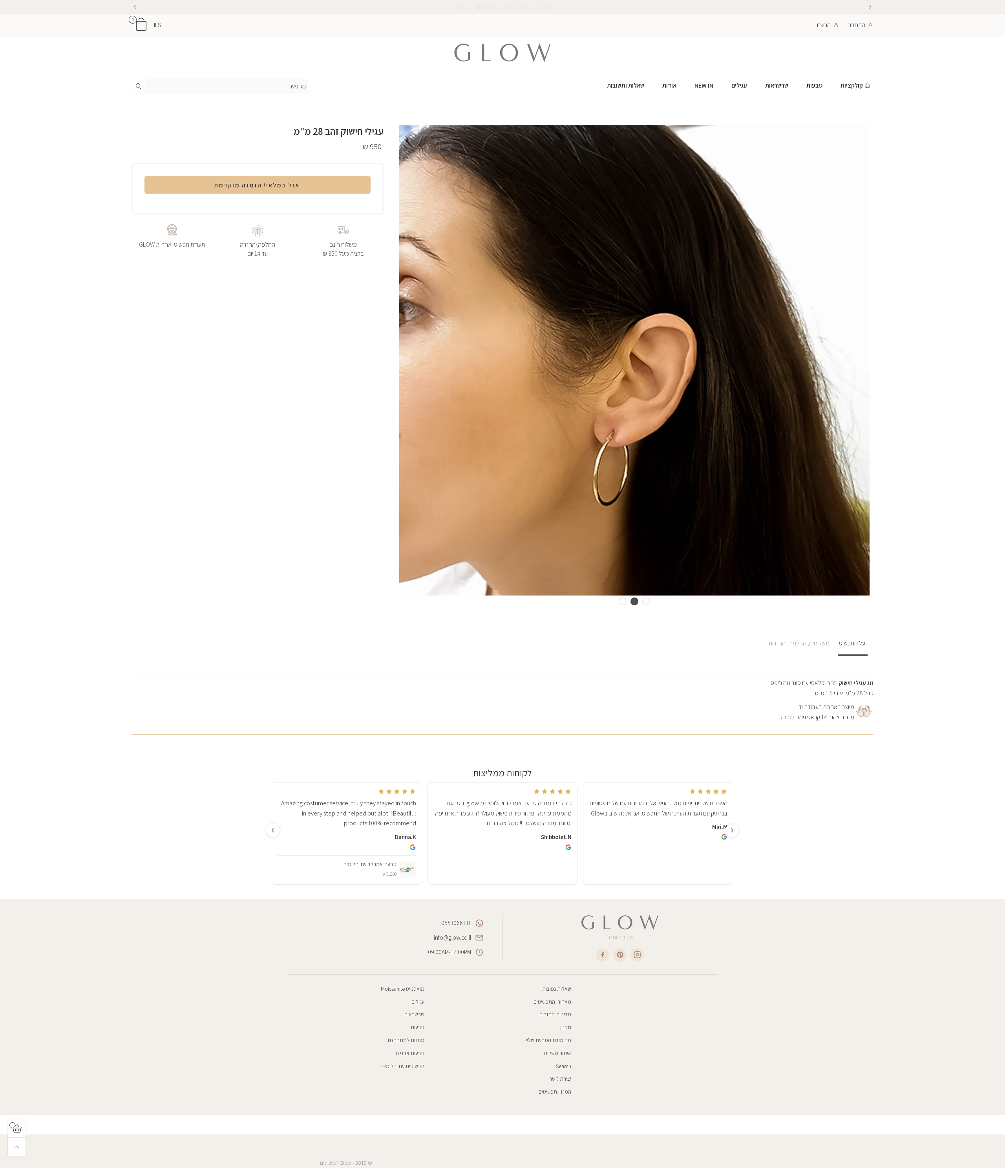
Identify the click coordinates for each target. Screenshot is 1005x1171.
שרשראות (776, 85)
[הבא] (135, 6)
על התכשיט (853, 643)
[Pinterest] (620, 955)
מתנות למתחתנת (405, 1040)
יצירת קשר (560, 1078)
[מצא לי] (138, 86)
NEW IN (703, 85)
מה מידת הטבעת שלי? (547, 1040)
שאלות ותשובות (625, 85)
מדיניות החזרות (555, 1014)
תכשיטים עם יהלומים (403, 1066)
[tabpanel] (634, 360)
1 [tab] (646, 601)
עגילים (739, 85)
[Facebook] (602, 955)
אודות (669, 85)
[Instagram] (637, 955)
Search (563, 1066)
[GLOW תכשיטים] (502, 52)
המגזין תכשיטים (555, 1091)
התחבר (856, 25)
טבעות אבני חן (409, 1053)
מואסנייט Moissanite (402, 988)
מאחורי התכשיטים (552, 1001)
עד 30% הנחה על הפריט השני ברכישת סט (502, 7)
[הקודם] (870, 6)
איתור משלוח (557, 1053)
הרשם (824, 25)
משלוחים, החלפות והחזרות (799, 643)
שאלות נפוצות (556, 988)
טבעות (814, 85)
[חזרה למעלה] (17, 1147)
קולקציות (852, 85)
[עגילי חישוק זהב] (634, 360)
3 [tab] (623, 601)
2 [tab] (634, 601)
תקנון (565, 1027)
